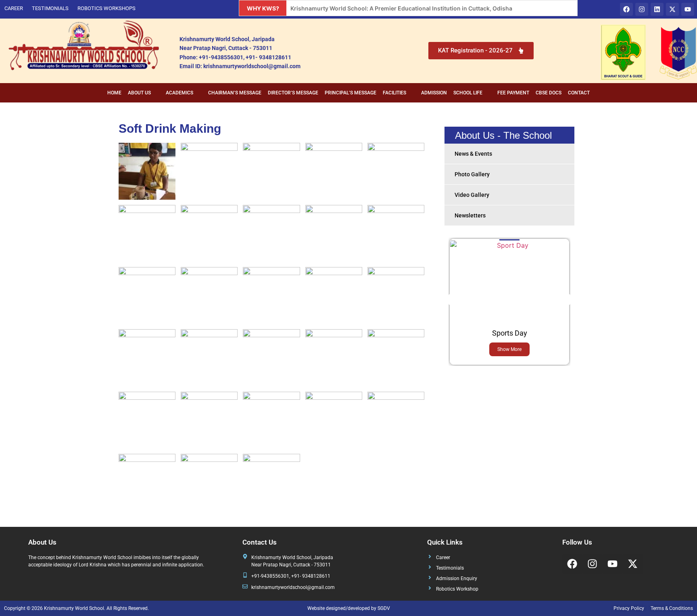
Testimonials (50, 8)
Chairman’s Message (234, 93)
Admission (434, 93)
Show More (509, 349)
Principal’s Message (350, 93)
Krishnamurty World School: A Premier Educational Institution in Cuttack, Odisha (401, 8)
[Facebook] (626, 9)
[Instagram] (641, 9)
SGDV (384, 608)
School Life (467, 93)
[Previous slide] (454, 299)
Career (13, 8)
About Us (139, 93)
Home (114, 93)
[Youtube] (687, 9)
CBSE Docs (548, 93)
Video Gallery (472, 195)
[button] (144, 92)
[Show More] (509, 245)
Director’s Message (293, 93)
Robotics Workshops (106, 8)
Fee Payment (513, 93)
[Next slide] (564, 299)
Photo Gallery (472, 174)
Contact (579, 93)
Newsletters (470, 215)
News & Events (473, 153)
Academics (179, 93)
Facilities (394, 93)
